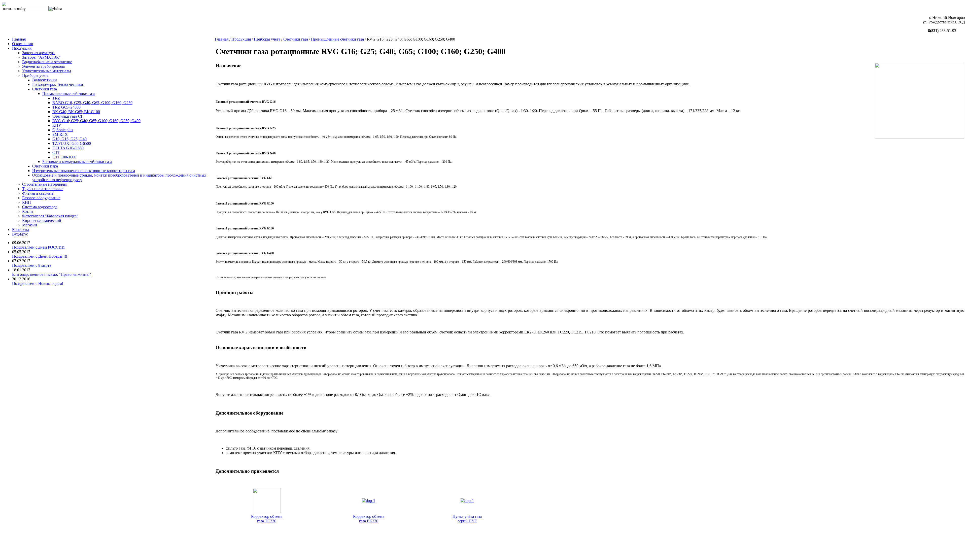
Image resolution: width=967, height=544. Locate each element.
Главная (221, 39)
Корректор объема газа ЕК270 (368, 518)
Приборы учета (267, 39)
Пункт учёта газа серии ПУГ (467, 518)
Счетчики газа (295, 39)
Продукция (241, 39)
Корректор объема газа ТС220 (266, 518)
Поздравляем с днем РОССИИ (38, 247)
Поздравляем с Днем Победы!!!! (39, 256)
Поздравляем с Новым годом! (37, 283)
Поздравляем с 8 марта (31, 265)
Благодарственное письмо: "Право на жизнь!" (51, 274)
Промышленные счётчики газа (337, 39)
